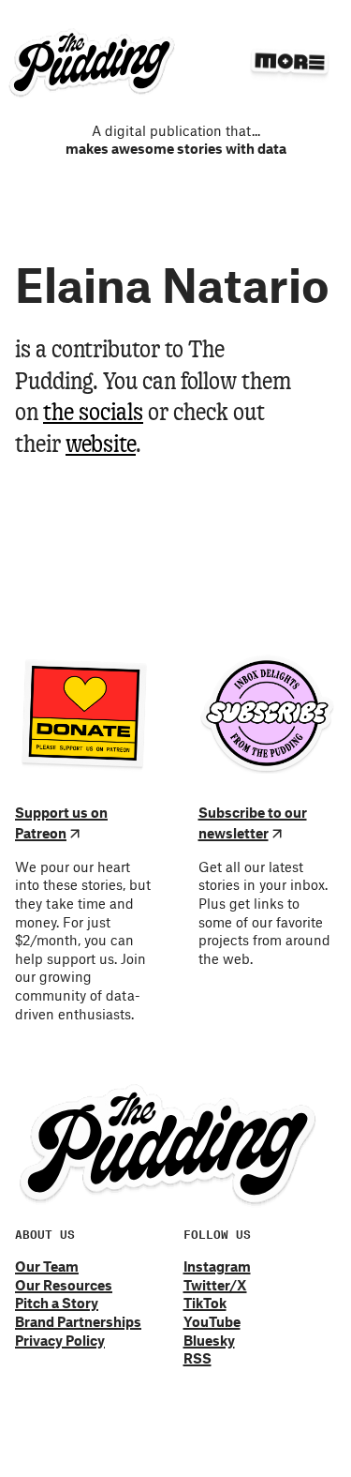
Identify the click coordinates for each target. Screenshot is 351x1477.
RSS (197, 1357)
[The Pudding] (92, 64)
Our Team (47, 1266)
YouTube (212, 1321)
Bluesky (209, 1340)
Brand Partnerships (78, 1321)
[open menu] (289, 62)
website (101, 445)
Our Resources (63, 1284)
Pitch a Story (56, 1302)
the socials (93, 413)
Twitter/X (215, 1284)
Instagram (217, 1266)
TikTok (205, 1302)
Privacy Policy (60, 1340)
